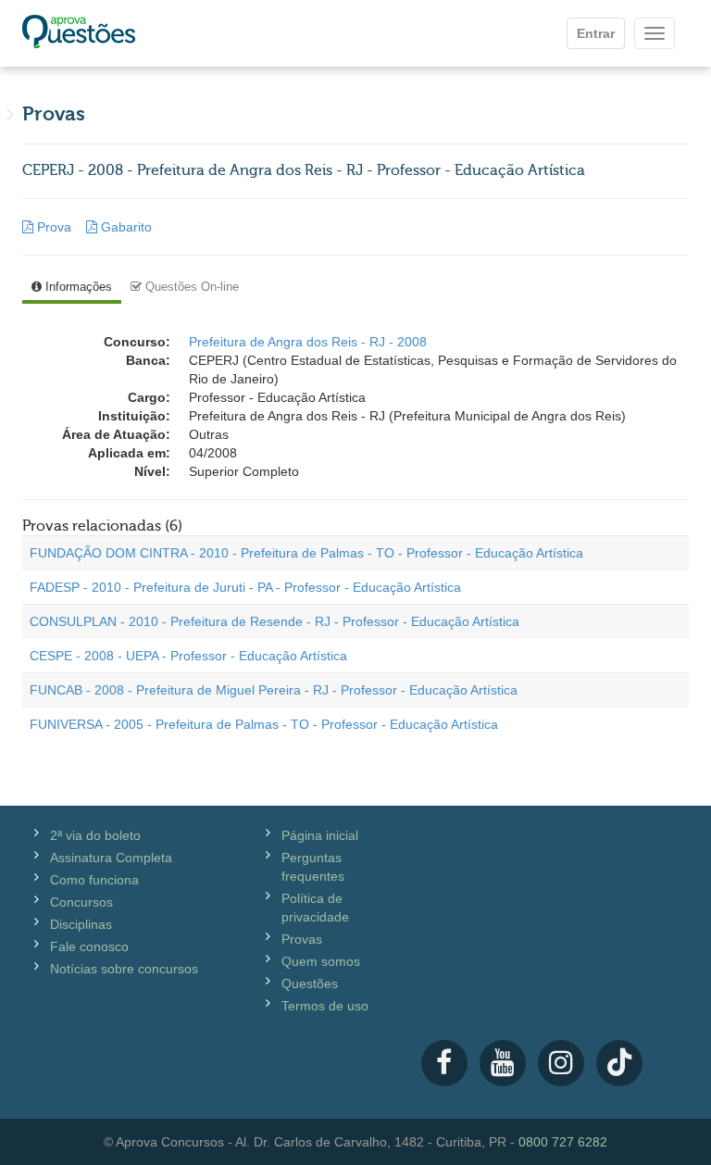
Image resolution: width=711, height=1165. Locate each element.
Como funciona (94, 879)
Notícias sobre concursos (124, 968)
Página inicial (319, 835)
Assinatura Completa (111, 857)
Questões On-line (190, 287)
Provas (301, 939)
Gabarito (124, 226)
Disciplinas (81, 924)
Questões (309, 983)
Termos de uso (324, 1005)
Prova (54, 226)
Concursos (81, 902)
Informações (77, 287)
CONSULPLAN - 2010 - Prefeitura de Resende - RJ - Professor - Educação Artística (274, 621)
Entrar (596, 33)
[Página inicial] (78, 33)
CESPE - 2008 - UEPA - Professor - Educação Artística (188, 655)
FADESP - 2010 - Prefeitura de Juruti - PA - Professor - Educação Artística (245, 587)
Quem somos (320, 961)
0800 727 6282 (562, 1141)
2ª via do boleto (95, 835)
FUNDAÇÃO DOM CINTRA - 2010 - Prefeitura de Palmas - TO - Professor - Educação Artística (306, 552)
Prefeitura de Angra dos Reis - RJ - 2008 (308, 341)
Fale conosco (89, 946)
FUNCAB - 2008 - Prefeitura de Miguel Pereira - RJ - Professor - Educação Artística (274, 690)
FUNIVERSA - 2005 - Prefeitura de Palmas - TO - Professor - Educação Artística (264, 724)
